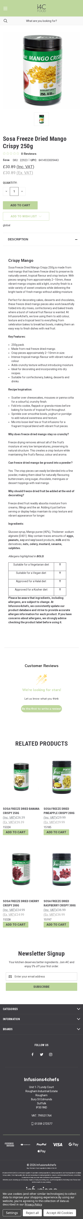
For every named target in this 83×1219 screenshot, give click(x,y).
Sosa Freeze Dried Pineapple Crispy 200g (59, 811)
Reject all (32, 1213)
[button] (41, 239)
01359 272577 (43, 1123)
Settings (12, 1213)
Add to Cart (15, 832)
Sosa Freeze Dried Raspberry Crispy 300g (60, 903)
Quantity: (10, 182)
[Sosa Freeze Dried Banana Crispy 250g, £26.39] (21, 777)
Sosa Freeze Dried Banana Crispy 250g (21, 811)
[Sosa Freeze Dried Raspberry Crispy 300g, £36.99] (62, 869)
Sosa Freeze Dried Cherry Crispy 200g (21, 903)
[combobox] (41, 20)
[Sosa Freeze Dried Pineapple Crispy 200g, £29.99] (62, 777)
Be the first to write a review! (41, 709)
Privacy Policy (33, 1204)
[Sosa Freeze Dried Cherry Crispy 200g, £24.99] (21, 869)
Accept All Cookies (60, 1213)
